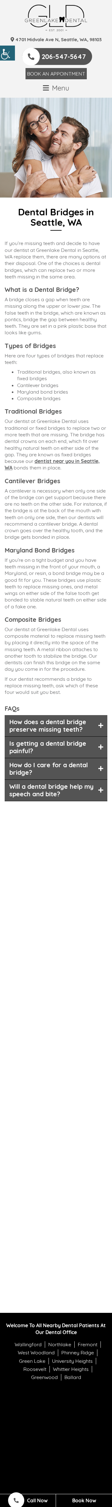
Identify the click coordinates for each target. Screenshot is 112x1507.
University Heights (72, 1361)
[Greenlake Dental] (56, 18)
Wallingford (28, 1344)
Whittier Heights (71, 1369)
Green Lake (32, 1361)
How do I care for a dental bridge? (48, 768)
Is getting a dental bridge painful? (47, 747)
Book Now (84, 1500)
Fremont (87, 1344)
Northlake (59, 1344)
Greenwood (44, 1377)
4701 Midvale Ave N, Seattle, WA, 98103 (58, 39)
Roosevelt (34, 1369)
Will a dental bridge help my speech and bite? (51, 790)
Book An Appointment (56, 74)
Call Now (37, 1500)
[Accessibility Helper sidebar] (7, 53)
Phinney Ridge (77, 1352)
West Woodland (36, 1352)
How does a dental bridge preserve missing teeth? (47, 725)
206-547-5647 (63, 56)
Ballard (72, 1377)
